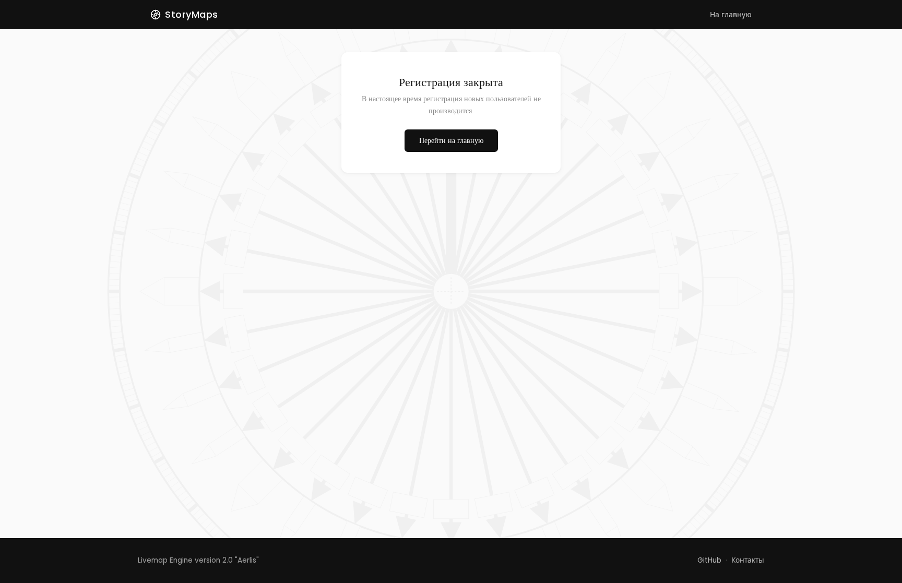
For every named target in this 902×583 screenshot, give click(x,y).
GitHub (709, 560)
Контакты (747, 560)
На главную (731, 14)
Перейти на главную (451, 140)
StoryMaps (191, 14)
